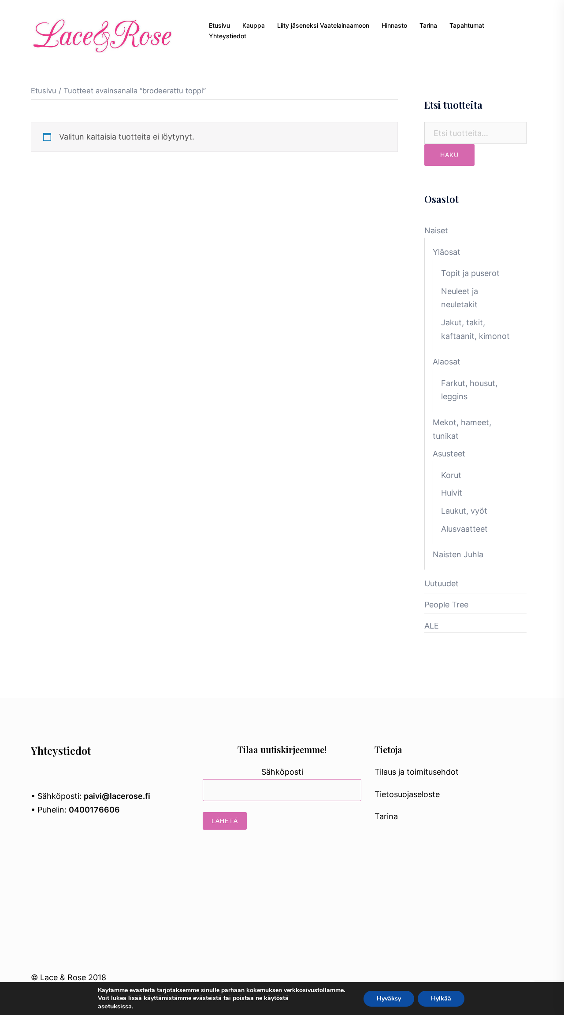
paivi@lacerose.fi (117, 796)
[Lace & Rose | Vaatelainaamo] (101, 30)
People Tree (446, 604)
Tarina (428, 25)
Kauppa (253, 25)
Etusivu (219, 25)
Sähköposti (282, 771)
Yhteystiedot (227, 36)
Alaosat (446, 361)
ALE (431, 625)
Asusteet (449, 453)
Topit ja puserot (470, 273)
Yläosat (446, 252)
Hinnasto (394, 25)
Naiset (436, 230)
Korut (451, 475)
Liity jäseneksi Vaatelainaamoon (323, 25)
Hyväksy (389, 998)
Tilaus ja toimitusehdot (417, 771)
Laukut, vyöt (464, 510)
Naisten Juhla (458, 554)
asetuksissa (115, 1006)
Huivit (451, 492)
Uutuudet (441, 583)
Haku (449, 154)
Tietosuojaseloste (407, 794)
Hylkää (441, 998)
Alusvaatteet (464, 528)
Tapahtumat (466, 25)
